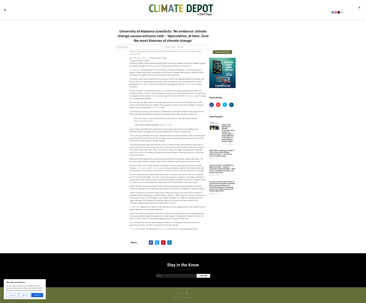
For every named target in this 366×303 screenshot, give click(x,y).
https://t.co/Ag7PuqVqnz (143, 121)
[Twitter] (225, 104)
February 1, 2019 (165, 125)
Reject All (25, 295)
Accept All (37, 295)
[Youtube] (335, 12)
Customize (12, 295)
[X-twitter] (339, 12)
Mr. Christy (155, 168)
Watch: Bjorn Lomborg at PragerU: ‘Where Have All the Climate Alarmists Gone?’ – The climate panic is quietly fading (221, 153)
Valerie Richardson (139, 58)
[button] (4, 9)
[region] (25, 289)
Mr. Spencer (145, 84)
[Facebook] (332, 12)
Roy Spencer (135, 70)
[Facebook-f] (211, 104)
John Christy (189, 84)
